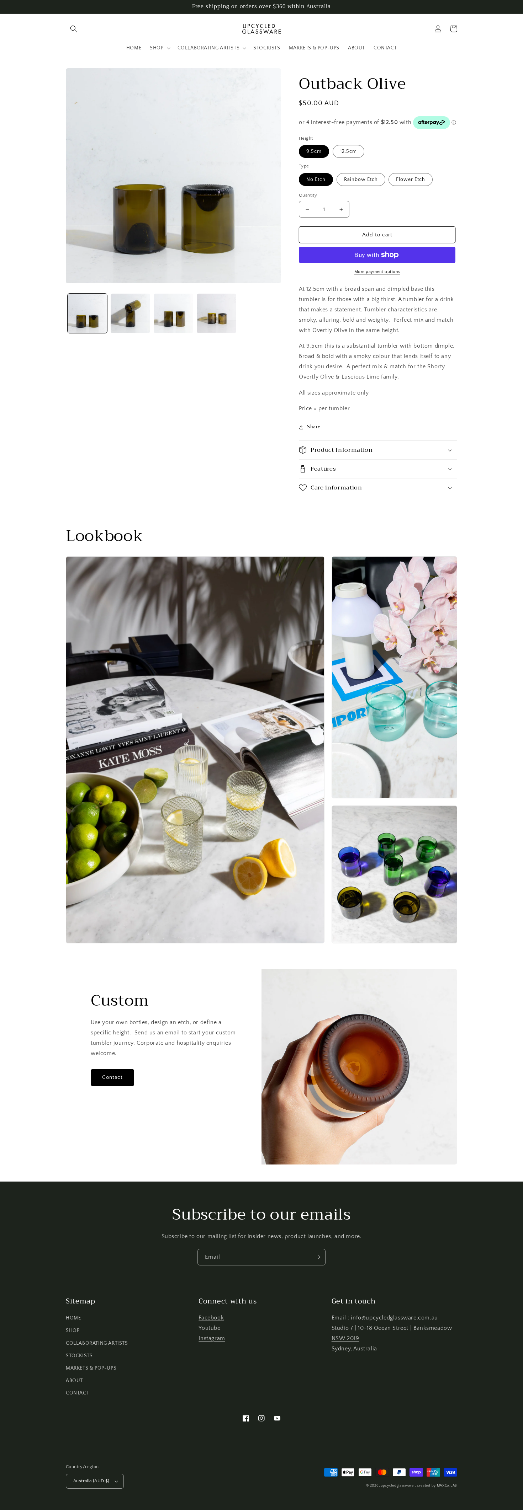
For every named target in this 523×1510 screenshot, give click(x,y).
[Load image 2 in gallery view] (130, 313)
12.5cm (348, 151)
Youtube (209, 1328)
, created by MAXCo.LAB (436, 1486)
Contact (112, 1077)
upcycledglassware (397, 1486)
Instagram (212, 1338)
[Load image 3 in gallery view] (173, 313)
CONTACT (77, 1393)
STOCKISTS (79, 1356)
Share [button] (314, 427)
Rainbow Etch (361, 179)
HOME (73, 1318)
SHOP (72, 1330)
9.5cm (314, 151)
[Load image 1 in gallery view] (87, 313)
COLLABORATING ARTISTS (97, 1343)
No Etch (316, 179)
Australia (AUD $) (91, 1480)
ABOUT (74, 1380)
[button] (73, 29)
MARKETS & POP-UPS (91, 1368)
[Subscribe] (317, 1257)
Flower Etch (410, 179)
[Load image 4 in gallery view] (216, 313)
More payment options (377, 271)
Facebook (211, 1317)
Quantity (308, 195)
